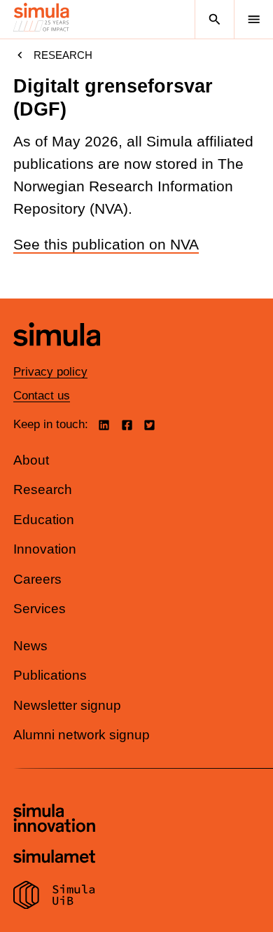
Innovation (44, 549)
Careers (37, 579)
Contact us (41, 395)
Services (39, 608)
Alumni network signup (81, 734)
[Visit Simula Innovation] (54, 820)
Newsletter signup (67, 705)
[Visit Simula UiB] (54, 897)
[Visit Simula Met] (54, 858)
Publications (50, 675)
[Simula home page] (56, 356)
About (31, 460)
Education (43, 519)
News (30, 645)
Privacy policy (50, 371)
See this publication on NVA (106, 244)
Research (63, 55)
